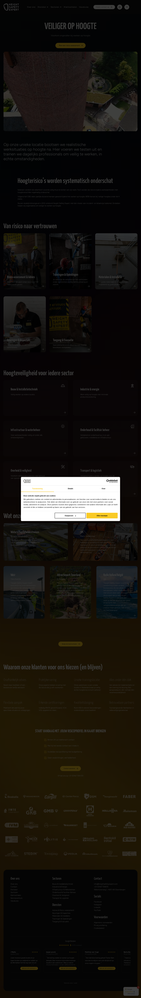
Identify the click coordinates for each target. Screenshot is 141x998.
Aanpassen (69, 516)
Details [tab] (70, 488)
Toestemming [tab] (37, 488)
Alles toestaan (102, 516)
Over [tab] (103, 488)
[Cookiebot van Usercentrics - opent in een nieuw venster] (108, 481)
